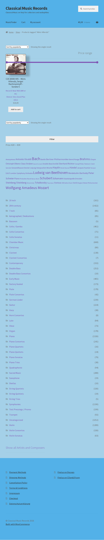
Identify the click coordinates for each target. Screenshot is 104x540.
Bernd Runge (74, 159)
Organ (12, 331)
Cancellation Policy (18, 482)
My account (35, 22)
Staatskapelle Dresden (73, 178)
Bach (36, 158)
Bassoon (13, 221)
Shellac (12, 383)
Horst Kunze (64, 168)
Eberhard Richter (67, 163)
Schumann (58, 178)
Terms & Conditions (18, 488)
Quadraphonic (15, 367)
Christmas (14, 247)
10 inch (12, 200)
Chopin (93, 159)
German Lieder (16, 299)
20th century (15, 205)
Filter (52, 139)
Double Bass (47, 164)
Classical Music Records (26, 8)
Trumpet (13, 414)
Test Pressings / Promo (20, 409)
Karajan (93, 168)
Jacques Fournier (83, 168)
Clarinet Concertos (18, 257)
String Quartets (16, 388)
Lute (11, 320)
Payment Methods (17, 472)
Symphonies (15, 404)
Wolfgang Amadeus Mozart (27, 187)
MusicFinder (11, 22)
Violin (11, 425)
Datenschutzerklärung (19, 503)
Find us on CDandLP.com (69, 477)
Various (57, 182)
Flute (11, 289)
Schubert (46, 178)
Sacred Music (15, 373)
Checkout (13, 498)
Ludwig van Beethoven (50, 172)
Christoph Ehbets (13, 163)
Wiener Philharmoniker (90, 183)
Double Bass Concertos (20, 273)
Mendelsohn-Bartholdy (78, 173)
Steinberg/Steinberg (16, 182)
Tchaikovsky (41, 182)
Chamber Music (16, 242)
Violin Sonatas (15, 435)
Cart (23, 22)
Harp (11, 310)
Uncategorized (16, 420)
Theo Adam (50, 183)
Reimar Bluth (35, 179)
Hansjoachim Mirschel (44, 168)
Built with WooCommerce (18, 524)
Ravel (29, 179)
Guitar (12, 305)
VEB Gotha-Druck (67, 183)
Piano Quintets (16, 352)
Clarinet (13, 252)
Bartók (43, 159)
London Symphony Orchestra (21, 173)
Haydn (56, 167)
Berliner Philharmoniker (57, 159)
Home (11, 32)
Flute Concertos (16, 294)
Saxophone (14, 378)
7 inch (12, 210)
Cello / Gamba (15, 226)
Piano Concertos (17, 341)
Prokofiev (23, 179)
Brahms (85, 159)
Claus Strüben (27, 163)
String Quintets (16, 393)
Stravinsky (30, 183)
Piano (17, 178)
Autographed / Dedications (21, 216)
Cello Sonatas (15, 237)
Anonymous (10, 159)
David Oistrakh (37, 164)
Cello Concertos (16, 231)
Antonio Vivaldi (23, 159)
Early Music (14, 278)
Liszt (8, 173)
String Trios (14, 399)
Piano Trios (14, 362)
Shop (18, 32)
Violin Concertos (17, 430)
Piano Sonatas (16, 357)
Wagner (80, 183)
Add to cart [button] (15, 109)
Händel (73, 167)
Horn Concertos (16, 315)
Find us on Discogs (66, 472)
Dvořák (55, 164)
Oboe (11, 325)
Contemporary (16, 263)
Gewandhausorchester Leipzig (24, 168)
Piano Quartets (16, 346)
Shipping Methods (17, 477)
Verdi (75, 183)
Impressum (14, 493)
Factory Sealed (16, 284)
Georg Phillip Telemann (83, 164)
